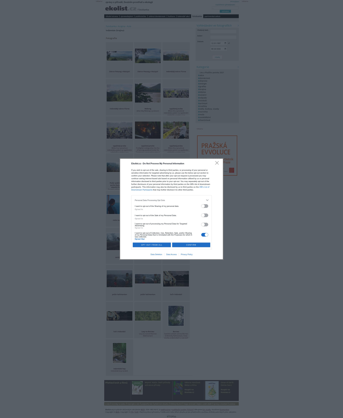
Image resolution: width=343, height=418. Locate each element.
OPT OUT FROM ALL (151, 245)
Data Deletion (156, 254)
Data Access (171, 254)
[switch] (204, 206)
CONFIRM (191, 245)
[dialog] (171, 209)
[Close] (217, 163)
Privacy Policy (187, 254)
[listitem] (171, 200)
